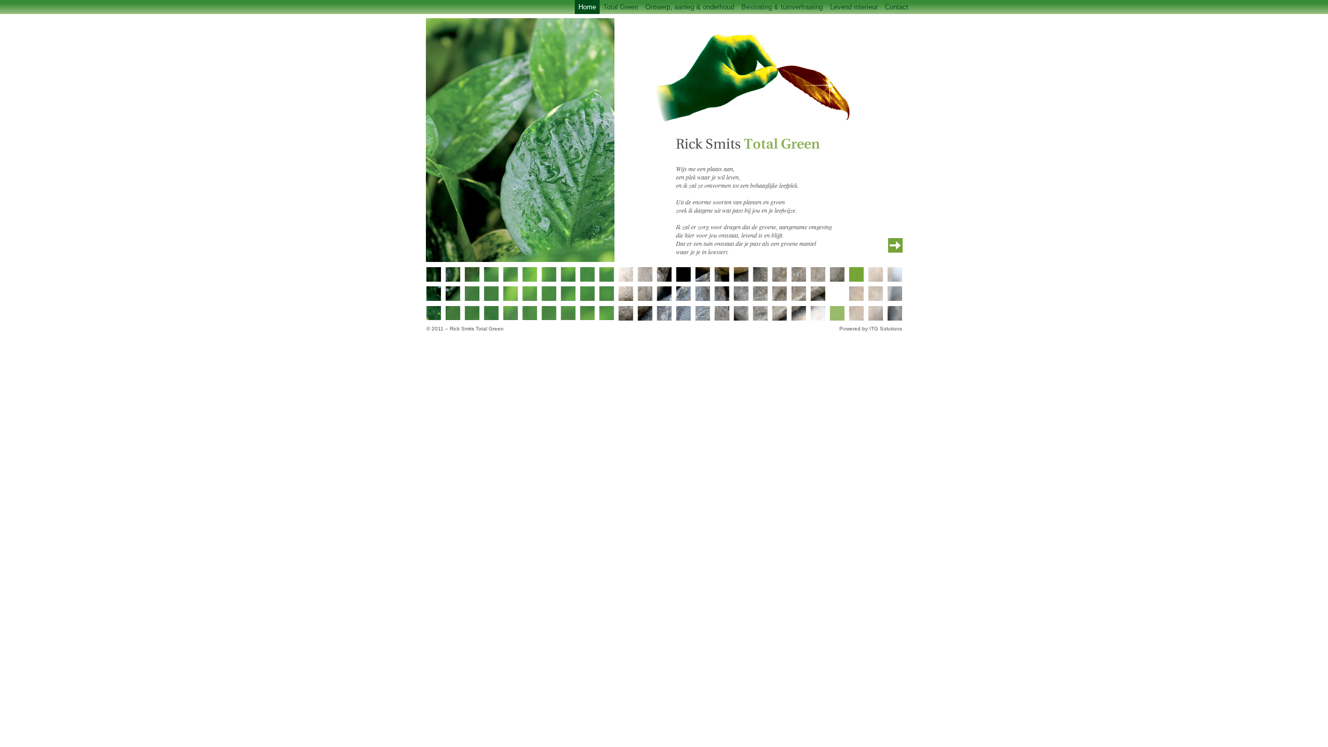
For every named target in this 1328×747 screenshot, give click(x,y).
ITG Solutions (885, 328)
